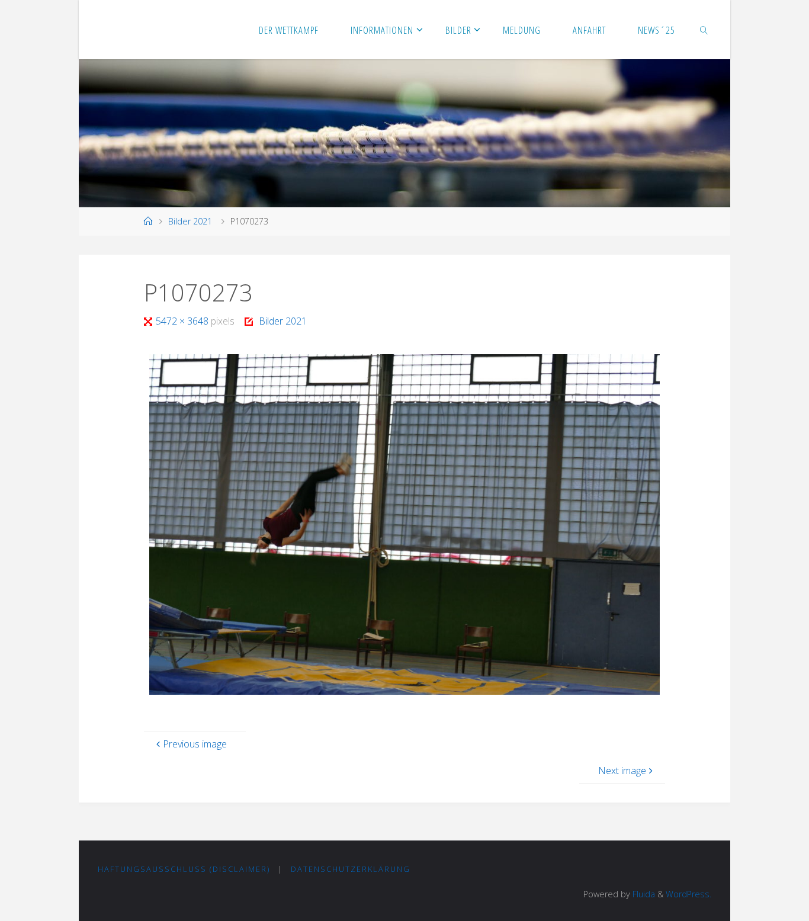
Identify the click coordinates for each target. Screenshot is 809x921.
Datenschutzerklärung (350, 869)
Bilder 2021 (190, 221)
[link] (704, 29)
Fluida (642, 894)
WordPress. (688, 894)
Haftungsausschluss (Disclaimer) (184, 869)
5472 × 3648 (183, 321)
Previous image (195, 743)
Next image (622, 770)
